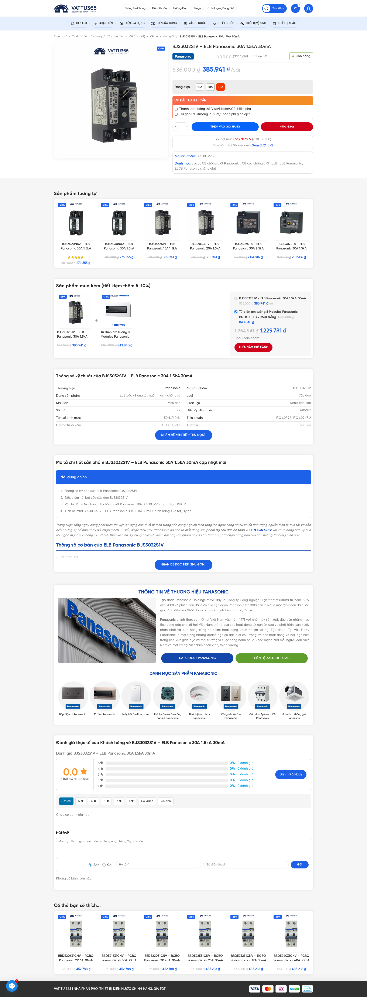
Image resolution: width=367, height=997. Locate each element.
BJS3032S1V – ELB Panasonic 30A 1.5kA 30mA (72, 337)
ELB (274, 163)
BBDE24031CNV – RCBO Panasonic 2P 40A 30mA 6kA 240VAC (291, 960)
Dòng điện (183, 87)
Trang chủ (61, 36)
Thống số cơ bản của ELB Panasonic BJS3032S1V (100, 491)
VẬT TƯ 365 (62, 988)
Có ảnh (166, 801)
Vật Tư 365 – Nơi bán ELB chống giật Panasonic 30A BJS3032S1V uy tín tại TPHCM (125, 504)
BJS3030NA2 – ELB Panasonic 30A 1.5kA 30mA (119, 248)
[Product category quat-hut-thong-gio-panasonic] (294, 700)
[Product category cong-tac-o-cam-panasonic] (231, 700)
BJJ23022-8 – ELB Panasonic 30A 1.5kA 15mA (291, 248)
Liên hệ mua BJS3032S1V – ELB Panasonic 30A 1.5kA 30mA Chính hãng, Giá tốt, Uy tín (128, 511)
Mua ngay (287, 126)
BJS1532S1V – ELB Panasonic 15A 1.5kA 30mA (162, 248)
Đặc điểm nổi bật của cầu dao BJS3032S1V (96, 497)
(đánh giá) (241, 56)
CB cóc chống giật (162, 36)
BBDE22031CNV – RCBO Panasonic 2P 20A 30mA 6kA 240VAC (162, 960)
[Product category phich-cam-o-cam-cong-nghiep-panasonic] (167, 700)
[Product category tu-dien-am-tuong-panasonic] (104, 699)
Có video (147, 801)
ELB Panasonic (291, 163)
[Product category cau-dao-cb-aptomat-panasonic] (262, 700)
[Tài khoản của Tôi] (308, 8)
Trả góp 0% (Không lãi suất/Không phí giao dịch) (215, 114)
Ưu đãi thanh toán (190, 100)
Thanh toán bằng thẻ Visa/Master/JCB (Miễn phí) (215, 108)
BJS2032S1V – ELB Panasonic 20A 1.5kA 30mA (205, 248)
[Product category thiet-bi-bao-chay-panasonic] (199, 700)
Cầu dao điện (116, 36)
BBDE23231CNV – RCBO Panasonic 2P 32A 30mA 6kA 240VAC (248, 960)
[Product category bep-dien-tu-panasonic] (73, 699)
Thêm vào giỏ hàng (225, 126)
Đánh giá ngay (290, 774)
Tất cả (66, 801)
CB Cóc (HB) (137, 36)
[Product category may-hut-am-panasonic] (136, 699)
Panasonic (172, 388)
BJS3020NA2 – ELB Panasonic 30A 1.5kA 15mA (76, 248)
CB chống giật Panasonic (221, 163)
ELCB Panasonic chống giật (195, 168)
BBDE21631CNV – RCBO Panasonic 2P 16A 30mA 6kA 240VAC (119, 960)
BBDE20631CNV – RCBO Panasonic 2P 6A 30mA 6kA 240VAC (75, 960)
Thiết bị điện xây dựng (87, 36)
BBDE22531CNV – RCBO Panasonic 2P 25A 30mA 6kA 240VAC (205, 960)
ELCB (196, 163)
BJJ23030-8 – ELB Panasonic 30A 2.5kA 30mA (248, 248)
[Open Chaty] (12, 986)
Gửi (299, 864)
